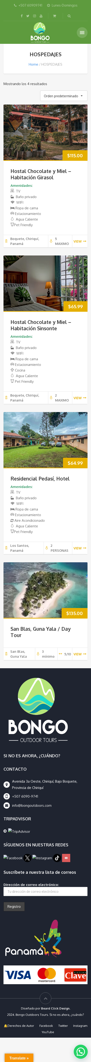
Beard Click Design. (55, 1008)
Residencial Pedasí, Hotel (40, 478)
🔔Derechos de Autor (19, 1026)
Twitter (63, 1026)
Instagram (80, 1026)
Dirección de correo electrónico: (31, 884)
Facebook (46, 1026)
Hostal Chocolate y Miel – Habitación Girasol (40, 174)
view (78, 241)
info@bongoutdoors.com (32, 805)
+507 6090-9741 (25, 796)
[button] (81, 1052)
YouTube (48, 1032)
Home (33, 64)
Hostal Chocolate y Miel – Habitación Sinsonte (40, 325)
